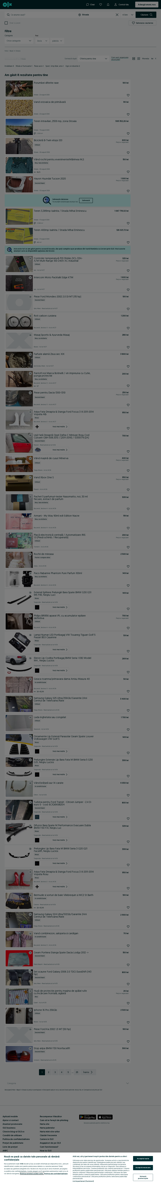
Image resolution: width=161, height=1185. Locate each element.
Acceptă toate (143, 1159)
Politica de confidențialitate (56, 1174)
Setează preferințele (143, 1177)
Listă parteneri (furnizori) (83, 1181)
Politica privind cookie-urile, (32, 1174)
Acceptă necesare (143, 1167)
